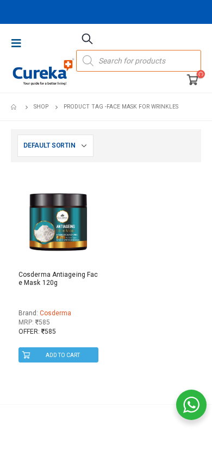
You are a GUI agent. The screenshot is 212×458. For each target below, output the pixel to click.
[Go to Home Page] (14, 107)
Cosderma (55, 313)
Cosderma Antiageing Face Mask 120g (58, 279)
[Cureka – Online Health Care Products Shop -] (43, 71)
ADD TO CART (63, 355)
